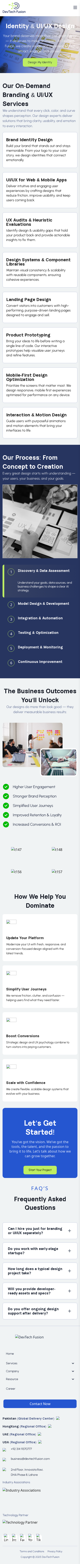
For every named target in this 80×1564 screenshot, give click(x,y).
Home (10, 1353)
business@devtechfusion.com (19, 1459)
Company (12, 1371)
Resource (12, 1379)
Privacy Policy (55, 1551)
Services (11, 1363)
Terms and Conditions (32, 1551)
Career (10, 1389)
